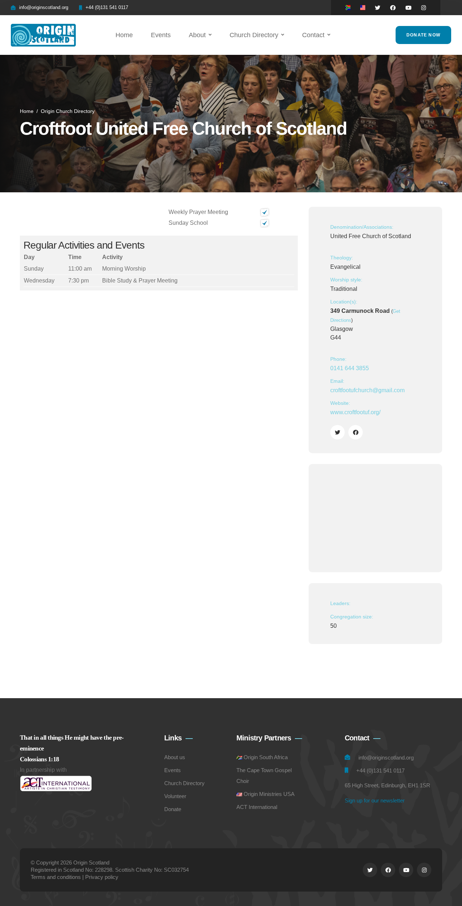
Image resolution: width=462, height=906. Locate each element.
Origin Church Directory (68, 111)
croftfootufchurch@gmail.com (367, 390)
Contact (313, 35)
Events (161, 35)
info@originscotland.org (43, 7)
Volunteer (175, 796)
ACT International (256, 807)
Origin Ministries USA (269, 794)
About (197, 35)
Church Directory (254, 35)
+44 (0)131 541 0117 (107, 7)
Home (124, 35)
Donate (172, 809)
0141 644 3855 (349, 368)
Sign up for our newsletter (375, 800)
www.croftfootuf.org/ (355, 412)
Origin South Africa (266, 757)
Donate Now (423, 35)
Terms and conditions (56, 877)
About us (174, 757)
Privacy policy (101, 877)
